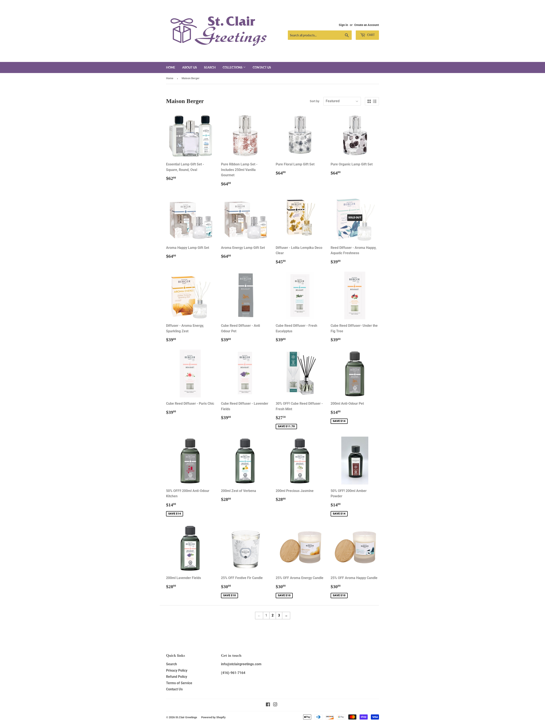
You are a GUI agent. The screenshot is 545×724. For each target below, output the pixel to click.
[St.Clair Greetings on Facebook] (268, 705)
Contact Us (174, 689)
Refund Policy (176, 677)
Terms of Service (179, 683)
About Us (189, 67)
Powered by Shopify (213, 717)
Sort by (314, 101)
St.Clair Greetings (186, 717)
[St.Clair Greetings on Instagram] (275, 705)
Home (170, 67)
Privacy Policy (176, 670)
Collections (233, 67)
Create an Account (366, 25)
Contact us (262, 67)
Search (210, 67)
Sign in (343, 25)
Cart (370, 35)
